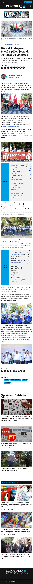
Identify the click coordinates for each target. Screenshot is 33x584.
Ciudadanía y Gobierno (9, 44)
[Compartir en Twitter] (5, 67)
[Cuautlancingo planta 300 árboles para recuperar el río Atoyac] (16, 459)
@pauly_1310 (18, 193)
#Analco (14, 189)
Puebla (7, 379)
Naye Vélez (3, 423)
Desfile (25, 379)
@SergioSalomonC (17, 254)
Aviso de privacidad (21, 575)
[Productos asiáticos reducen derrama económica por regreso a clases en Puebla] (16, 520)
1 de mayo (7, 382)
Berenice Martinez (5, 448)
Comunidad (13, 534)
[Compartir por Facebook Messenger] (17, 67)
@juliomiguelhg (16, 274)
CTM (2, 242)
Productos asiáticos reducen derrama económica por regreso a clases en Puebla (16, 531)
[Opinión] (16, 14)
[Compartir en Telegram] (11, 67)
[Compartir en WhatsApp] (8, 67)
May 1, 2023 (31, 170)
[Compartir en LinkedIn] (20, 67)
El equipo (27, 573)
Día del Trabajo (15, 379)
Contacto (13, 575)
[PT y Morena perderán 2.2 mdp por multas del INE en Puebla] (16, 434)
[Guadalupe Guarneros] (4, 76)
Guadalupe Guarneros (15, 75)
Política (11, 509)
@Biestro (20, 278)
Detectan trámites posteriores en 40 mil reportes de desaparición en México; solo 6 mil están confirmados (16, 418)
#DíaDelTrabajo (16, 179)
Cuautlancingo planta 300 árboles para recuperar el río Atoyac (14, 469)
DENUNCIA (28, 2)
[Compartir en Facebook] (2, 67)
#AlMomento (15, 165)
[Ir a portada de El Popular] (16, 7)
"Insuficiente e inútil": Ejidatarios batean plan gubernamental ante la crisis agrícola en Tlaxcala (16, 556)
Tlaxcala (8, 561)
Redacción (3, 473)
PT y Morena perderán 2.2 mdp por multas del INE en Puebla (16, 444)
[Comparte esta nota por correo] (14, 67)
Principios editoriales (18, 573)
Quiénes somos (9, 573)
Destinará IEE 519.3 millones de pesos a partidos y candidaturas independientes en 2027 (16, 505)
